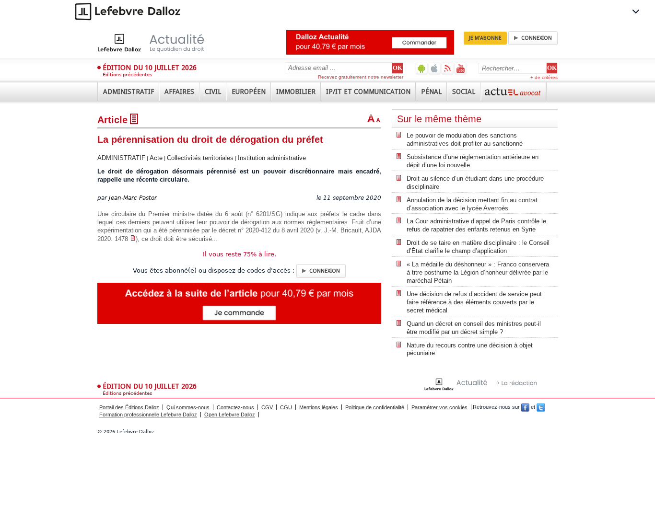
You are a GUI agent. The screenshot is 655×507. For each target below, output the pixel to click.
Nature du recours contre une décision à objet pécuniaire (470, 349)
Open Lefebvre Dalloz (229, 414)
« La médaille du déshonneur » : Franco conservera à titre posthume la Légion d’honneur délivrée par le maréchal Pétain (478, 272)
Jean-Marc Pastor (133, 198)
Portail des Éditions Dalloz (129, 407)
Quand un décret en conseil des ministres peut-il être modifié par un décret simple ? (474, 327)
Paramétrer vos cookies (439, 407)
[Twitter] (541, 407)
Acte (156, 157)
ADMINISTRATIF (121, 157)
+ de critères (544, 77)
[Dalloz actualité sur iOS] (434, 68)
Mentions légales (318, 407)
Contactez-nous (235, 407)
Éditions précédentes (127, 74)
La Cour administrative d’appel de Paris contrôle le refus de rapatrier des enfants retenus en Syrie (476, 225)
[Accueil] (160, 43)
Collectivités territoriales (200, 157)
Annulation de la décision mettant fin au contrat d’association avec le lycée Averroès (472, 204)
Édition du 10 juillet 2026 (150, 67)
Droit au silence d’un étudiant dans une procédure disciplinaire (475, 182)
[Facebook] (525, 407)
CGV (267, 407)
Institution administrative (272, 157)
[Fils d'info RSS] (447, 68)
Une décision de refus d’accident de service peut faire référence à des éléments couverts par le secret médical (474, 302)
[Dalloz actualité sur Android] (421, 68)
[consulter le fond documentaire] (133, 238)
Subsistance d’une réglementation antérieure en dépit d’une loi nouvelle (472, 161)
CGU (286, 407)
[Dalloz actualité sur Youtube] (460, 68)
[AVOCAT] (513, 91)
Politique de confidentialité (374, 407)
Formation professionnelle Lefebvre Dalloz (148, 414)
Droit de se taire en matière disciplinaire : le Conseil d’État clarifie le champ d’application (478, 246)
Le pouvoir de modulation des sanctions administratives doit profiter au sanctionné (465, 139)
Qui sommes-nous (188, 407)
